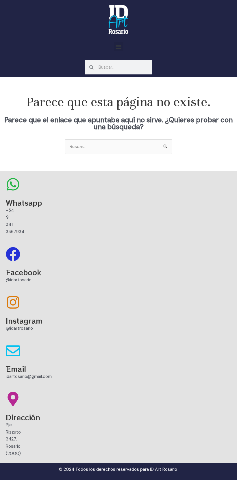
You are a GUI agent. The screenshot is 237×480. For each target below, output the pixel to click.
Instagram (24, 320)
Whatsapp (24, 202)
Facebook (23, 272)
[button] (118, 46)
